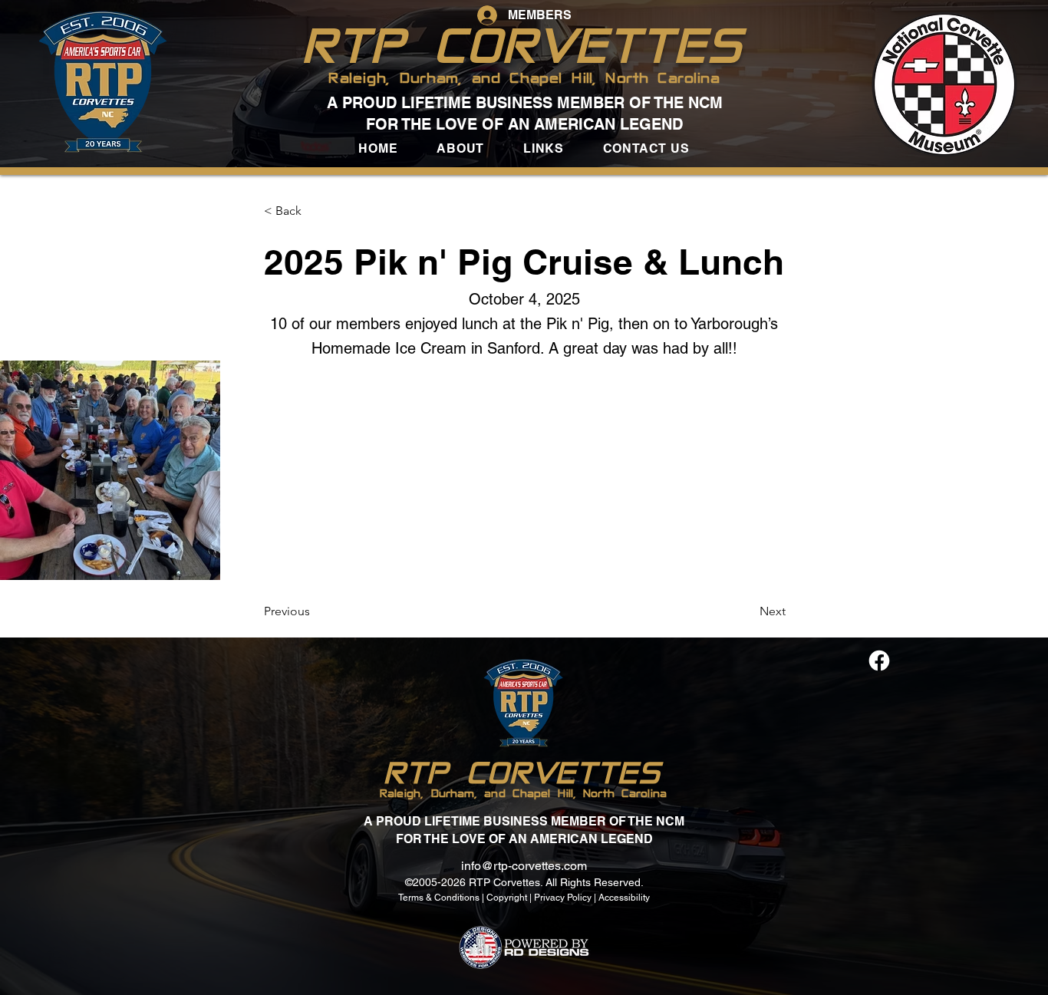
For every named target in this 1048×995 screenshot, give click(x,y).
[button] (460, 148)
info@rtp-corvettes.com (524, 865)
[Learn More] (877, 660)
